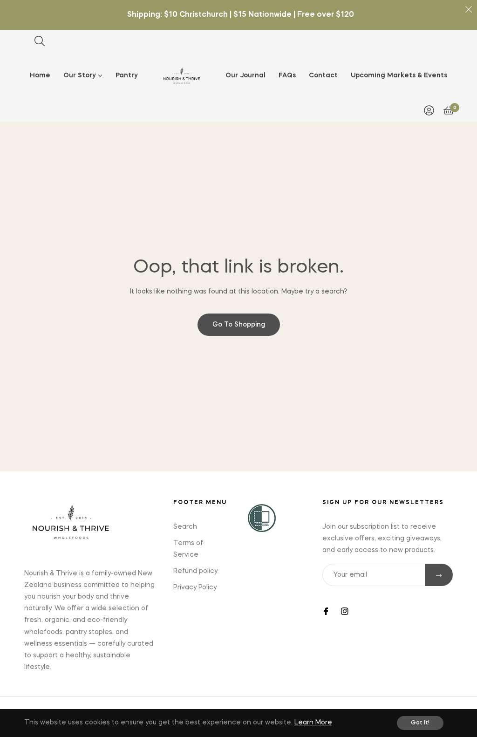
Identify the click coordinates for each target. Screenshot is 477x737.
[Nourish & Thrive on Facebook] (326, 610)
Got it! (420, 723)
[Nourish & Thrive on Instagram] (344, 610)
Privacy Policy (195, 587)
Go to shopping (238, 324)
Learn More (313, 722)
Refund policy (195, 571)
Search (185, 527)
